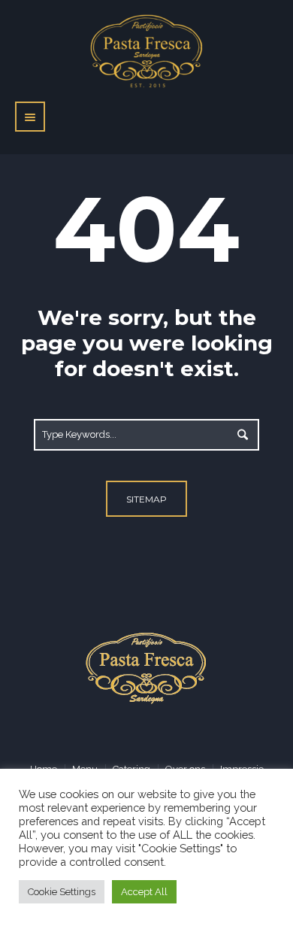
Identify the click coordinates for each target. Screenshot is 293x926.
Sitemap (146, 499)
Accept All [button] (144, 891)
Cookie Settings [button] (61, 891)
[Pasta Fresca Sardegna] (146, 666)
